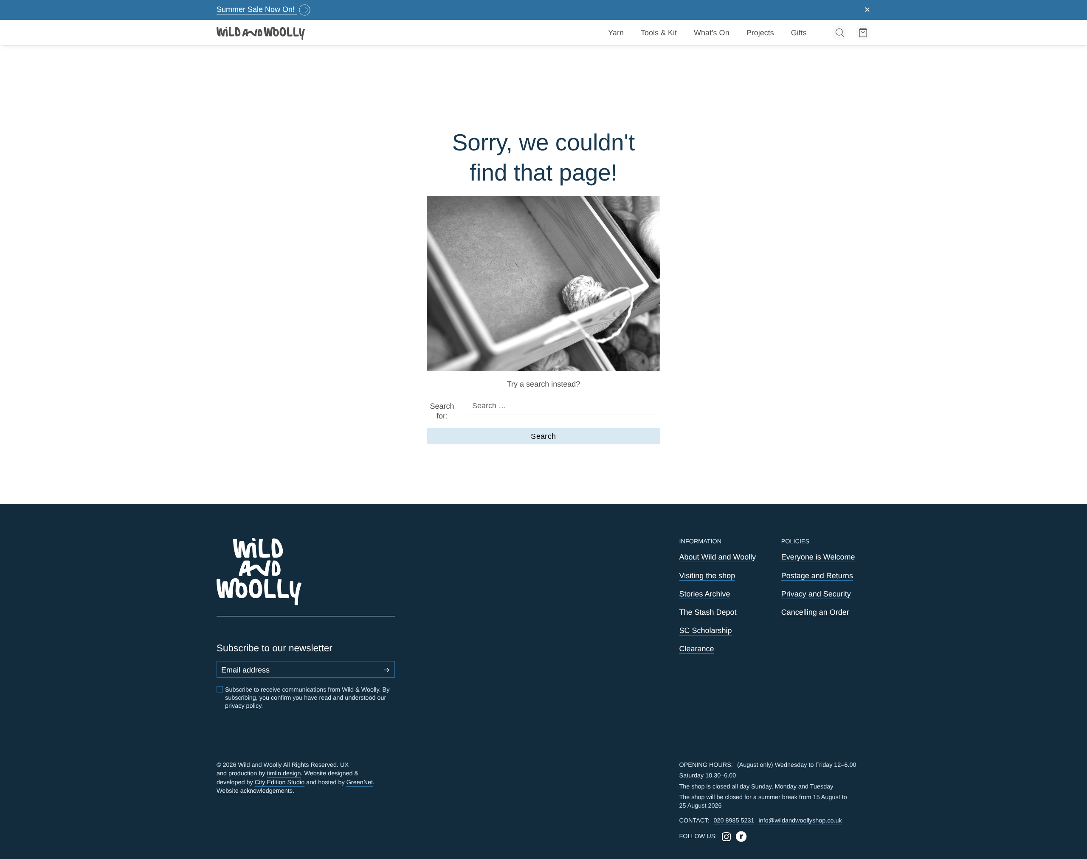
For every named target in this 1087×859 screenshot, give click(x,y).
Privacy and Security (816, 594)
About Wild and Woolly (717, 557)
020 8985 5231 (733, 820)
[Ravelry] (741, 836)
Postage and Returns (817, 575)
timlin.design (284, 773)
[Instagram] (726, 836)
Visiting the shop (707, 575)
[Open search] (839, 32)
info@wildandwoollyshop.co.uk (800, 820)
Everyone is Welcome (818, 557)
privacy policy (243, 706)
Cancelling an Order (815, 612)
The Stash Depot (708, 612)
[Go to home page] (261, 32)
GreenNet (359, 782)
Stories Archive (704, 594)
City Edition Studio (280, 782)
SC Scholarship (705, 630)
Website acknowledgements (255, 791)
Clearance (696, 648)
